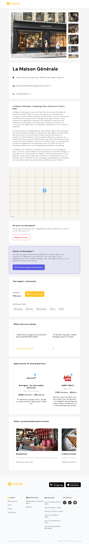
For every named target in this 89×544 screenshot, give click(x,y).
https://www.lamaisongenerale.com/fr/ (32, 86)
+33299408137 (22, 94)
